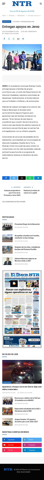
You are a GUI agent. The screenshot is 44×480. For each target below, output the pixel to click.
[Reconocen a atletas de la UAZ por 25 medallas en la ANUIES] (7, 401)
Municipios (6, 21)
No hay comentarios (30, 31)
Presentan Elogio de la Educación (27, 224)
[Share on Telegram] (23, 39)
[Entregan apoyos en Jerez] (22, 70)
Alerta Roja (7, 382)
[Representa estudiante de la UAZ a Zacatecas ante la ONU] (7, 411)
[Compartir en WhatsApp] (14, 39)
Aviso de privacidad (23, 472)
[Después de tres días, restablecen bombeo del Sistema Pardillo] (7, 250)
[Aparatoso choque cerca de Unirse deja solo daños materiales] (22, 372)
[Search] (40, 3)
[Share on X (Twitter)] (9, 39)
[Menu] (3, 3)
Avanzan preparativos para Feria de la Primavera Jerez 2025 (12, 193)
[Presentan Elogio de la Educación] (7, 227)
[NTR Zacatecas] (22, 3)
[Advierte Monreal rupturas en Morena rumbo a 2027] (7, 261)
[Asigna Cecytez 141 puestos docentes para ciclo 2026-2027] (7, 422)
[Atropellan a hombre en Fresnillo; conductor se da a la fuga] (7, 238)
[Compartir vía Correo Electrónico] (18, 39)
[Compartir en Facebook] (4, 39)
